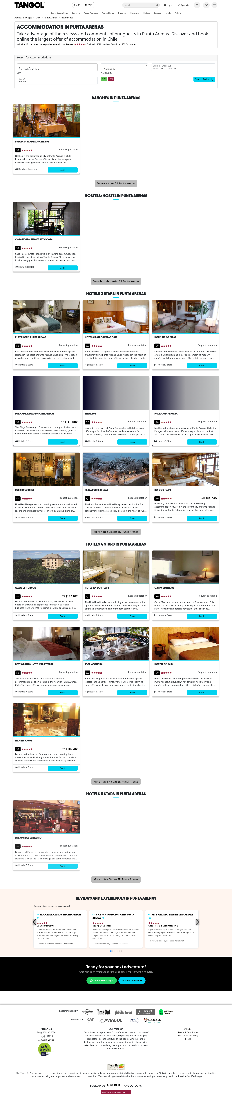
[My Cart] (206, 5)
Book (62, 169)
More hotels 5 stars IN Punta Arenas (116, 879)
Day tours (76, 13)
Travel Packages (91, 13)
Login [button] (169, 5)
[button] (141, 5)
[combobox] (124, 67)
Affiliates (188, 1029)
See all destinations (59, 13)
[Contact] (197, 5)
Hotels (168, 13)
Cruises (146, 13)
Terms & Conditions (188, 1032)
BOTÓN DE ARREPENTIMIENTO (116, 1092)
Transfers (122, 13)
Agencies (185, 5)
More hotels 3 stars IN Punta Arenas (116, 532)
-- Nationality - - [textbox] (109, 68)
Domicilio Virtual (46, 1039)
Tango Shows (108, 13)
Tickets (178, 13)
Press (188, 1038)
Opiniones (129, 44)
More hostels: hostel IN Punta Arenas (116, 281)
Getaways (134, 13)
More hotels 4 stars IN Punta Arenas (116, 781)
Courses (157, 13)
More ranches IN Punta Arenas (116, 183)
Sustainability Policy (188, 1035)
